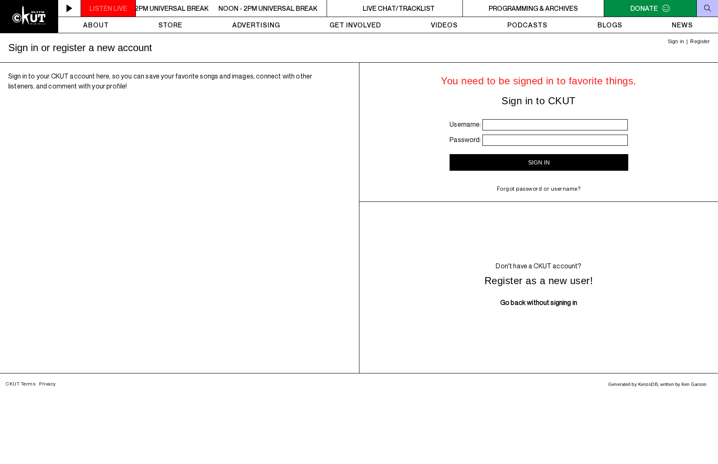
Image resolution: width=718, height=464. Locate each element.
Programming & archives (533, 8)
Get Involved (355, 25)
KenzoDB (648, 384)
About (96, 25)
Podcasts (527, 25)
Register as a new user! (538, 280)
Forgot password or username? (539, 188)
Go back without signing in (538, 302)
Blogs (610, 25)
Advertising (256, 25)
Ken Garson (693, 384)
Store (170, 25)
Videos (444, 25)
